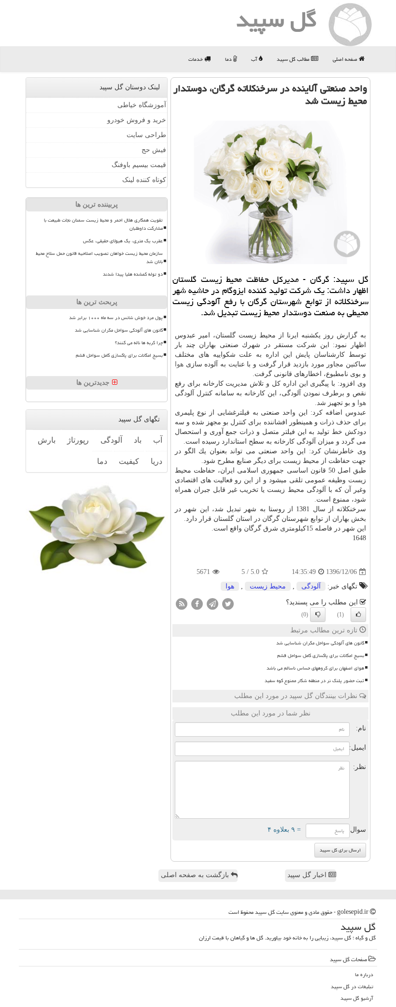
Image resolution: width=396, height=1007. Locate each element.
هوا (179, 364)
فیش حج (153, 150)
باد (137, 440)
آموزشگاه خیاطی (141, 105)
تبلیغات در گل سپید (352, 986)
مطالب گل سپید (294, 59)
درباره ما (364, 974)
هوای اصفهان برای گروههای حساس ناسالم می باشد (315, 668)
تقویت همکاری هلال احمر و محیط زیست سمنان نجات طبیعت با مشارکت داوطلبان (103, 224)
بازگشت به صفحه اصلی (196, 875)
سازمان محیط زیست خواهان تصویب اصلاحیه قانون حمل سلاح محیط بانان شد (99, 257)
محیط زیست (268, 586)
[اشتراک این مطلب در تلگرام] (212, 603)
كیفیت (129, 461)
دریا (156, 461)
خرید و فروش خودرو (136, 120)
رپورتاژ (78, 440)
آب (255, 59)
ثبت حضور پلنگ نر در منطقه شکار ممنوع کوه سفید (314, 680)
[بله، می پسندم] (358, 614)
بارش (47, 440)
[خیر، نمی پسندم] (317, 614)
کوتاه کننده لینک (144, 179)
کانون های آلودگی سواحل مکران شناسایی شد (320, 643)
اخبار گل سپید (307, 875)
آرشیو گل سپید (356, 998)
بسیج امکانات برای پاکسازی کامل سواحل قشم (320, 655)
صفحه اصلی (346, 59)
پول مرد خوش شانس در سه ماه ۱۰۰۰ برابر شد (116, 317)
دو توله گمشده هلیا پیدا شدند (133, 274)
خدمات (196, 59)
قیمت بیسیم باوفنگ (139, 164)
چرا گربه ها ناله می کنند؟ (139, 343)
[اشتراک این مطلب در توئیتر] (228, 603)
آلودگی (311, 586)
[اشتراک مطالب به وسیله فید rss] (181, 603)
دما (229, 59)
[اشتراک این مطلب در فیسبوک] (197, 603)
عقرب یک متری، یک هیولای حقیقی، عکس (123, 241)
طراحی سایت (146, 135)
